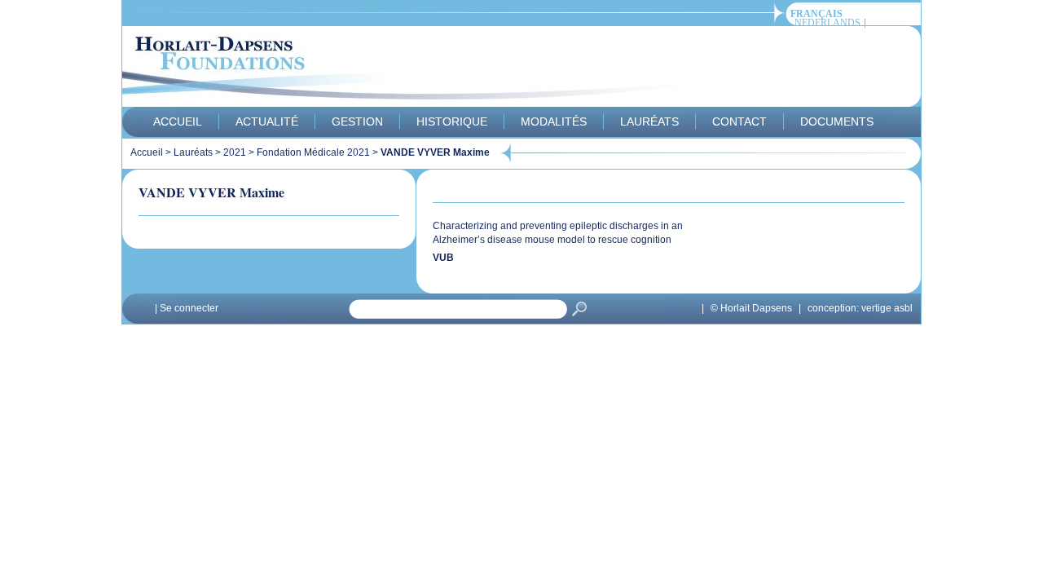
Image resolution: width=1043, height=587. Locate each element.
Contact (739, 121)
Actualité (266, 121)
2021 (234, 152)
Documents (837, 121)
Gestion (357, 121)
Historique (451, 121)
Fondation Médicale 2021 (313, 152)
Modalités (554, 121)
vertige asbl (887, 308)
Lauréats (649, 121)
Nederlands (827, 23)
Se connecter (189, 308)
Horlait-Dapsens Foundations (414, 68)
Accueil (177, 121)
